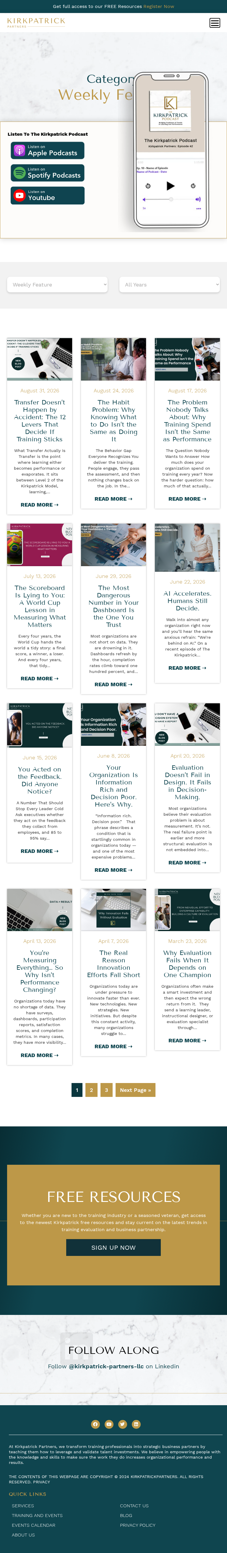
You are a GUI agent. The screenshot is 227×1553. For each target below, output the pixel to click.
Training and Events (37, 1515)
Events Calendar (33, 1525)
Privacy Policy (137, 1525)
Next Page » (135, 1090)
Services (23, 1505)
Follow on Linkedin (113, 1366)
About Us (23, 1535)
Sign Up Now (113, 1247)
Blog (126, 1515)
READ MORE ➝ (40, 505)
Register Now (158, 6)
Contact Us (134, 1505)
